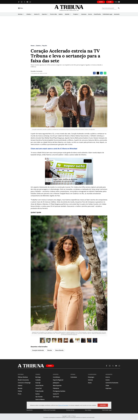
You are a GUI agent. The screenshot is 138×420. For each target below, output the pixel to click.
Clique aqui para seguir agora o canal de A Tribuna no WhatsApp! (54, 148)
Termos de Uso (70, 410)
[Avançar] (104, 274)
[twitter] (98, 73)
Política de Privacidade (63, 405)
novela (49, 350)
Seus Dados (88, 410)
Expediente (30, 410)
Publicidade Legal (106, 410)
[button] (42, 340)
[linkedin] (101, 73)
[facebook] (94, 73)
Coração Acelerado (38, 350)
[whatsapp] (105, 73)
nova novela (59, 350)
